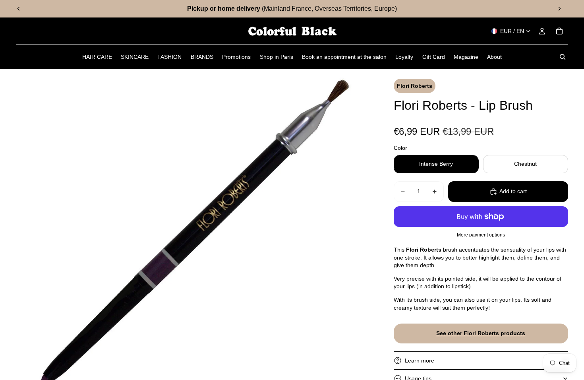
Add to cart (513, 191)
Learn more (419, 360)
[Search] (562, 57)
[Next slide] (559, 8)
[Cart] (559, 31)
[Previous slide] (18, 8)
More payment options (481, 234)
